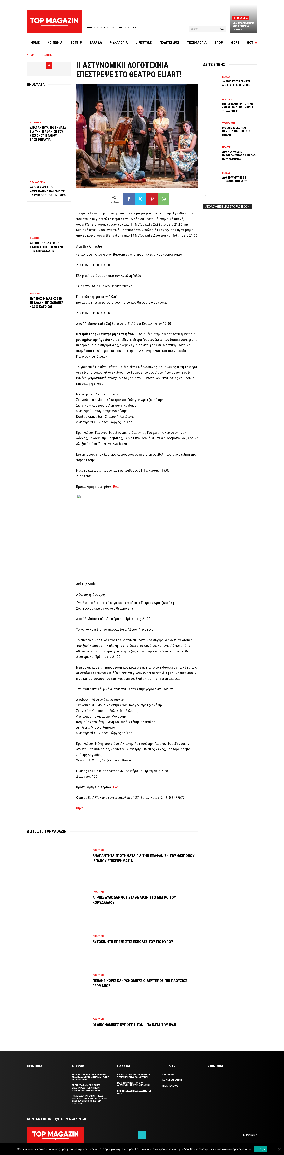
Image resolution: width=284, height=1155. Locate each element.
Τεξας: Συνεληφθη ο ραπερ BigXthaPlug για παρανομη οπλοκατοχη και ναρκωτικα (86, 1087)
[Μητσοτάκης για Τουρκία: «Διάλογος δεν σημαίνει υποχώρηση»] (211, 105)
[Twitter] (140, 199)
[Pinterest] (152, 199)
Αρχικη (31, 54)
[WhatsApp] (163, 199)
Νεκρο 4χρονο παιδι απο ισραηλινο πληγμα (243, 26)
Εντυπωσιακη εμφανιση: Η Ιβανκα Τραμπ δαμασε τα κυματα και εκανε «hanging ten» (90, 1077)
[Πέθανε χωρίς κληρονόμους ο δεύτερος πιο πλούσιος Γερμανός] (58, 981)
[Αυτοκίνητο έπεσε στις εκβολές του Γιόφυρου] (58, 939)
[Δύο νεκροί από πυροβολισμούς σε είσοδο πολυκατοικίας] (211, 153)
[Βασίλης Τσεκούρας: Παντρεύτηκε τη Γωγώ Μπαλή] (211, 129)
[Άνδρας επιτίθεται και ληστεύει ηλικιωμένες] (211, 81)
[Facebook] (49, 65)
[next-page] (211, 195)
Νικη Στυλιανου (170, 1086)
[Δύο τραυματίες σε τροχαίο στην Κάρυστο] (211, 177)
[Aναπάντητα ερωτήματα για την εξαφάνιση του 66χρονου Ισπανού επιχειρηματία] (49, 104)
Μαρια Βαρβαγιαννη (172, 1080)
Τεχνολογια (241, 18)
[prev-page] (205, 195)
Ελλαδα (35, 294)
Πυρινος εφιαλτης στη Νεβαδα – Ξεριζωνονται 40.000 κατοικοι (47, 303)
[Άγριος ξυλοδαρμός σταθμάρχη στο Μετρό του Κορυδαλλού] (49, 219)
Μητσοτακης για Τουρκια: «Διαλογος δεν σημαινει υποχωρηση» (238, 107)
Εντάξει (260, 1149)
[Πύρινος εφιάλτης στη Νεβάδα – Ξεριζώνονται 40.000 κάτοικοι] (49, 275)
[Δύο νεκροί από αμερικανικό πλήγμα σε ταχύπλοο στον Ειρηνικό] (49, 164)
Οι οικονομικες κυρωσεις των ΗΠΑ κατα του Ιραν (134, 1025)
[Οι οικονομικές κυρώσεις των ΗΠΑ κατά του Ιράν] (58, 1022)
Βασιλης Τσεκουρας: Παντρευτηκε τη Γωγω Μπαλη (236, 131)
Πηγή (79, 808)
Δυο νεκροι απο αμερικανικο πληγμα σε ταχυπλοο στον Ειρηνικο (48, 191)
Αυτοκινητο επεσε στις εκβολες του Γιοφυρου (133, 941)
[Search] (222, 29)
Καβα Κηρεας (169, 1075)
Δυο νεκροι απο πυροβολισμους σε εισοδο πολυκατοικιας (239, 155)
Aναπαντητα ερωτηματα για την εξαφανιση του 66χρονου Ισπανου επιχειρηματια (48, 133)
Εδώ (116, 487)
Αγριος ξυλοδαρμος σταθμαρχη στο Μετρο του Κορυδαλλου (46, 247)
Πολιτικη (48, 54)
